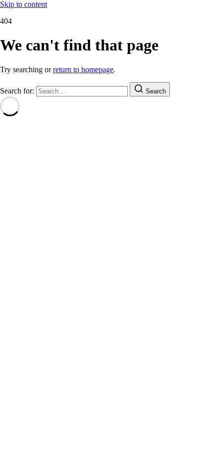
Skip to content (23, 4)
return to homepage (83, 69)
